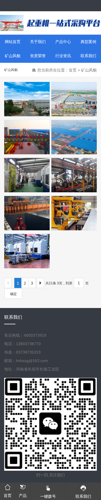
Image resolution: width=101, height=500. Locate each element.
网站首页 (12, 41)
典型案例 (88, 41)
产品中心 (63, 41)
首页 (73, 70)
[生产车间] (25, 175)
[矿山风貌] (25, 99)
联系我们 (88, 55)
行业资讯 (63, 55)
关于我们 (38, 41)
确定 (13, 294)
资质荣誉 (38, 55)
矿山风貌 (12, 55)
